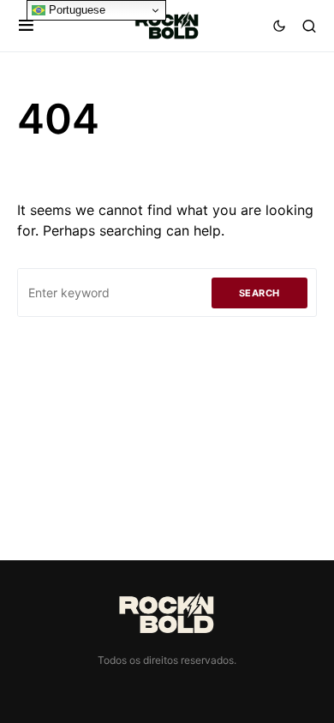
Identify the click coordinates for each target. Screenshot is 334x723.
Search (259, 293)
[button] (26, 25)
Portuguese (75, 9)
